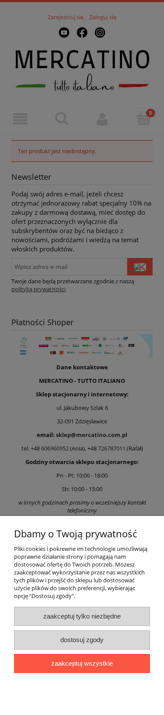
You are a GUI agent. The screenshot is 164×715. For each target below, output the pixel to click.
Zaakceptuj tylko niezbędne (82, 616)
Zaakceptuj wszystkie (82, 663)
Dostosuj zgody (82, 639)
